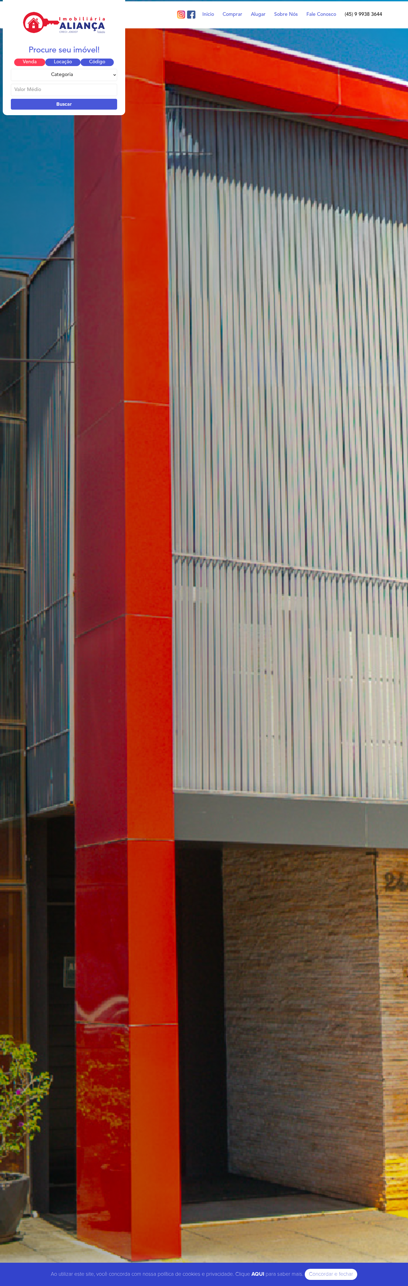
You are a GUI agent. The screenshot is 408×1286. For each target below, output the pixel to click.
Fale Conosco (321, 14)
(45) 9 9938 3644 (363, 14)
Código (97, 62)
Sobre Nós (286, 14)
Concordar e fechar (331, 1274)
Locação (63, 62)
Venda (30, 62)
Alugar (258, 14)
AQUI (257, 1274)
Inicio (208, 14)
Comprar (232, 14)
